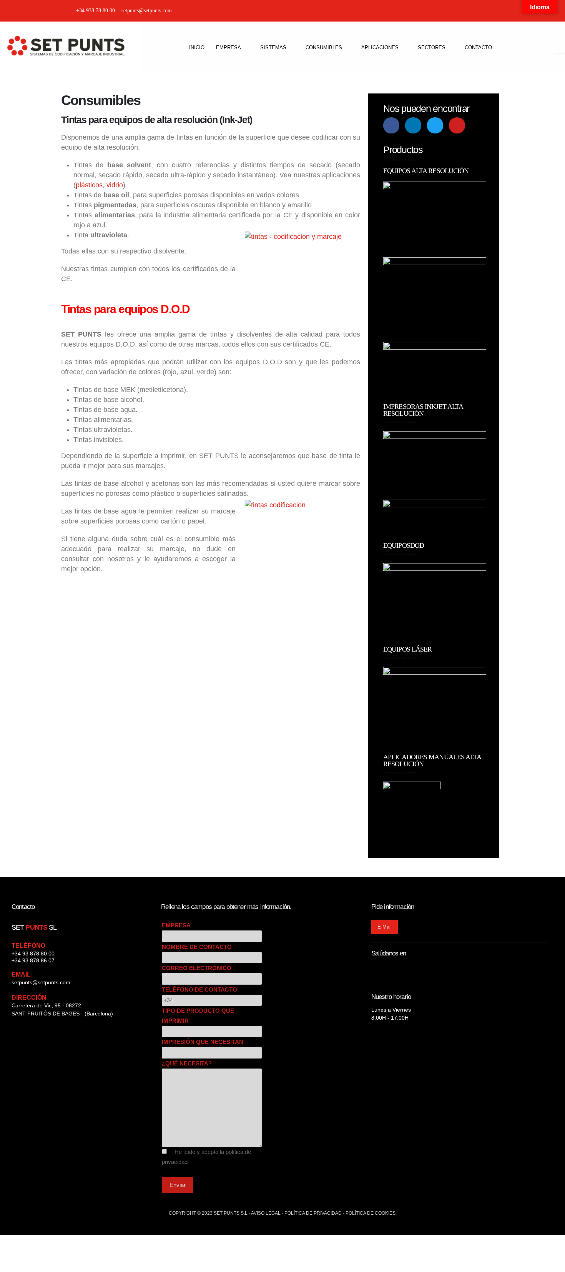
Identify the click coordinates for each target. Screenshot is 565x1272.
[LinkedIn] (488, 11)
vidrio (114, 185)
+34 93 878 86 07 (33, 960)
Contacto (478, 47)
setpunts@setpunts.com (41, 982)
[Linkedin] (413, 125)
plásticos (89, 185)
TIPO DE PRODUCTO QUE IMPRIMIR (198, 1015)
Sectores (431, 47)
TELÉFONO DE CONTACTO (199, 989)
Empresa (228, 47)
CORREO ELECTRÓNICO (196, 968)
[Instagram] (461, 11)
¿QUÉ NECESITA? (187, 1063)
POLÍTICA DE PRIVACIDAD (313, 1213)
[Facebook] (474, 11)
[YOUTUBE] (515, 11)
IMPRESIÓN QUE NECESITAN (202, 1042)
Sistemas (273, 47)
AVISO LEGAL (266, 1213)
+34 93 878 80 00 (33, 953)
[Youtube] (457, 125)
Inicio (196, 47)
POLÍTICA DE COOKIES (371, 1213)
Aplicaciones (380, 47)
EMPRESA (176, 925)
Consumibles (324, 47)
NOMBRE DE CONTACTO (197, 947)
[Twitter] (501, 11)
